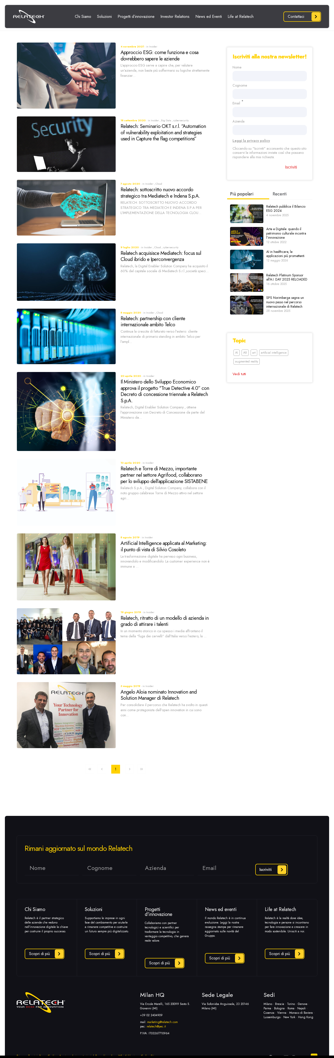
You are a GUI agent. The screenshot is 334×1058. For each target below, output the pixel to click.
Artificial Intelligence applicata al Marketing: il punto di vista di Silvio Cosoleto (164, 546)
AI (236, 352)
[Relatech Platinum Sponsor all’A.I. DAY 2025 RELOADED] (246, 282)
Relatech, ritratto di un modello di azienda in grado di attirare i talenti (165, 621)
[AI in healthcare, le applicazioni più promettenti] (246, 259)
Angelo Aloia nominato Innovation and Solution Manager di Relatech (159, 695)
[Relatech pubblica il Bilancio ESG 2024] (246, 213)
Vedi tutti (239, 374)
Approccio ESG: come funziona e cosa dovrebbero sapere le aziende (159, 55)
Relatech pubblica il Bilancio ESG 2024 (285, 208)
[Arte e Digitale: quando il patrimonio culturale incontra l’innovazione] (246, 236)
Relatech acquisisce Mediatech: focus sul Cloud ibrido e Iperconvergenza (161, 256)
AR (245, 352)
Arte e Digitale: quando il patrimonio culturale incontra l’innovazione (286, 233)
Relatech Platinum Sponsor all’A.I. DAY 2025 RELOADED (286, 277)
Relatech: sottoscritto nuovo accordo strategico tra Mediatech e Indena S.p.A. (160, 193)
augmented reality (246, 361)
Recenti (280, 194)
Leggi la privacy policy (251, 140)
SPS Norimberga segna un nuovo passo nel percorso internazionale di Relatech (285, 302)
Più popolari (242, 194)
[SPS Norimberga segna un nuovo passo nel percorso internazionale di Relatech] (246, 305)
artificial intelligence (274, 352)
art (254, 352)
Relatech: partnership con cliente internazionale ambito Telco (153, 321)
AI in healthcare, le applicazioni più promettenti (285, 254)
